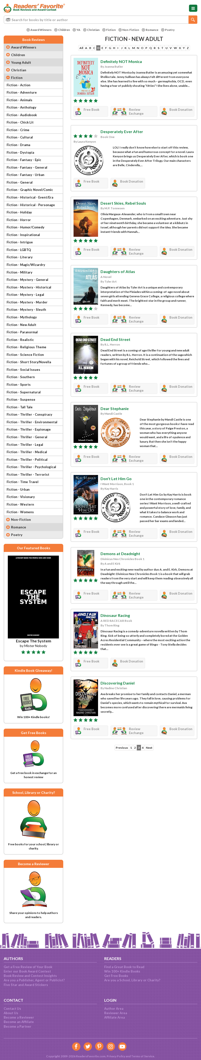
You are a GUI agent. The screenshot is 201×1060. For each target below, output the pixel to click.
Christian (93, 30)
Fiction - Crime (18, 130)
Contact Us (12, 1008)
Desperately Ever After (121, 131)
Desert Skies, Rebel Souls (123, 203)
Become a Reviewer (19, 1017)
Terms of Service (142, 1056)
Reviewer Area (115, 1013)
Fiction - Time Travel (22, 482)
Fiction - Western (20, 504)
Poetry (170, 30)
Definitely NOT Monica (121, 61)
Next (149, 747)
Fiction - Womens (20, 512)
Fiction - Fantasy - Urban (25, 175)
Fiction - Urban (18, 489)
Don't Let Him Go (116, 478)
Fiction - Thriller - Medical (27, 452)
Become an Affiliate (19, 1022)
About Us (11, 1013)
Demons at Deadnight (120, 553)
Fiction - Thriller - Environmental (32, 422)
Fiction (111, 30)
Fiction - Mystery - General (27, 280)
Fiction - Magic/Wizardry (26, 265)
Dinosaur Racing (115, 615)
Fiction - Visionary (21, 497)
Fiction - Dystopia (20, 152)
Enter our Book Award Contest (27, 971)
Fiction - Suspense (21, 399)
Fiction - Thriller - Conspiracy (29, 414)
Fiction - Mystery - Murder (27, 302)
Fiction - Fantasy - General (27, 167)
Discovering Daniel (117, 683)
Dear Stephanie (114, 408)
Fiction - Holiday (19, 212)
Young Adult (21, 62)
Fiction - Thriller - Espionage (29, 429)
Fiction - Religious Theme (26, 347)
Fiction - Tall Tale (20, 407)
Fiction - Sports (19, 385)
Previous (122, 747)
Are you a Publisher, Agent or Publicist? (34, 980)
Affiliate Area (114, 1017)
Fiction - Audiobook (22, 115)
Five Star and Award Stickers (26, 985)
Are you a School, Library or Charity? (132, 980)
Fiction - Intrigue (20, 242)
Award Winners (40, 30)
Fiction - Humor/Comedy (25, 227)
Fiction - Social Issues (23, 370)
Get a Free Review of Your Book (28, 967)
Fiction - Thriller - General (27, 437)
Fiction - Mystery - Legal (25, 295)
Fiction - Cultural (20, 137)
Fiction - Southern (21, 377)
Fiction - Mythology (22, 317)
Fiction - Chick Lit (20, 122)
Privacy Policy (116, 1056)
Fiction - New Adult (21, 325)
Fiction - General (20, 182)
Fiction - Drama (18, 145)
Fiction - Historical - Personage (31, 205)
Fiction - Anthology (21, 107)
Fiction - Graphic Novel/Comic (30, 190)
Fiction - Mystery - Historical (29, 287)
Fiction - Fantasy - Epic (24, 160)
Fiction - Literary (20, 257)
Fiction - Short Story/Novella (29, 362)
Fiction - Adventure (22, 92)
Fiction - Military (19, 272)
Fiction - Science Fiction (25, 355)
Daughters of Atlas (117, 271)
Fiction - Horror (19, 220)
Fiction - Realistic (20, 340)
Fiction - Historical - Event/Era (30, 197)
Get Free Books (116, 976)
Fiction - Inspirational (23, 235)
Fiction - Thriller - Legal (25, 445)
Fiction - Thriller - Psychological (31, 467)
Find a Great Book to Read (124, 967)
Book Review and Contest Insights (30, 976)
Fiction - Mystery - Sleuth (26, 310)
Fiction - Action (18, 85)
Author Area (113, 1008)
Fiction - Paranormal (22, 332)
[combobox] (100, 19)
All (81, 48)
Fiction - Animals (19, 100)
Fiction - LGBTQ (19, 250)
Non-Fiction (130, 30)
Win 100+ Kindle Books (122, 971)
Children (64, 30)
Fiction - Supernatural (24, 392)
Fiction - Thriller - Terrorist (28, 474)
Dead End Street (115, 339)
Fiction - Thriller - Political (27, 459)
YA (78, 30)
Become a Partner (17, 1026)
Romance (152, 30)
